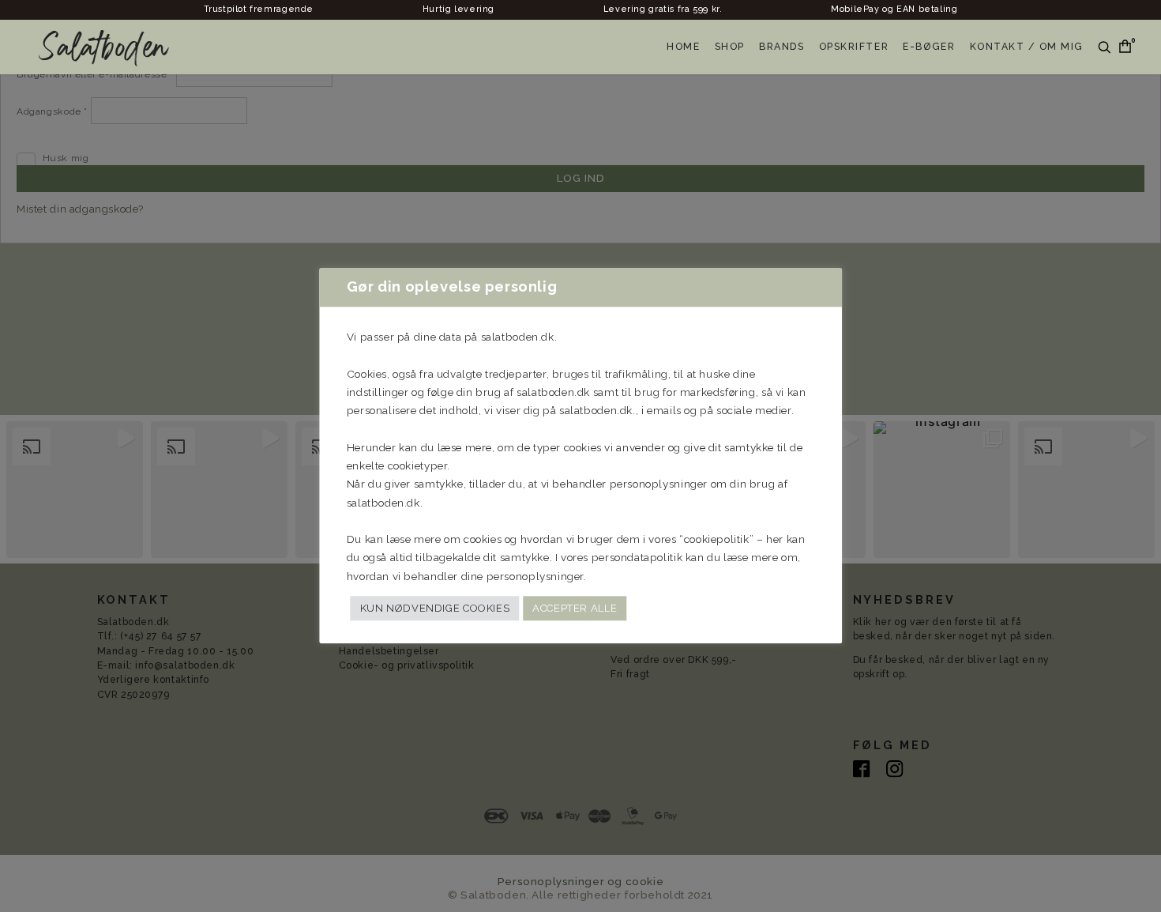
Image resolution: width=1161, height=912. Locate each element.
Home (683, 46)
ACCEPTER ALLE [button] (574, 608)
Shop (730, 46)
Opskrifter (854, 46)
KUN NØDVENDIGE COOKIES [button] (434, 608)
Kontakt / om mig (1027, 46)
